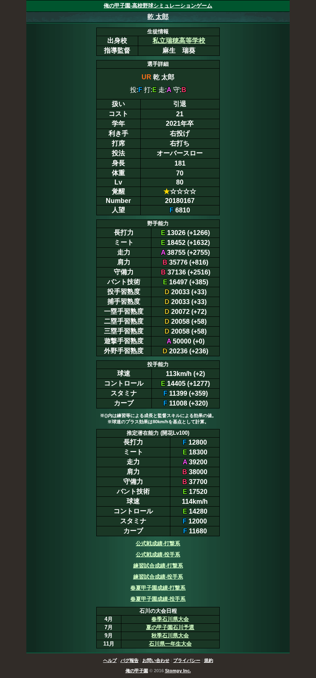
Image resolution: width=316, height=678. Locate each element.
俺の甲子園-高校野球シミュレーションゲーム (158, 5)
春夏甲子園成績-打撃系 (158, 588)
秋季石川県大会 (170, 635)
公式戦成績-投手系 (158, 554)
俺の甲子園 (136, 670)
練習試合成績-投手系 (158, 577)
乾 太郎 (158, 16)
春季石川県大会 (170, 619)
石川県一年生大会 (170, 644)
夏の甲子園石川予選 (170, 627)
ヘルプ (110, 660)
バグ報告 (130, 660)
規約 (208, 660)
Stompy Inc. (178, 670)
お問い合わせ (156, 660)
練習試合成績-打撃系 (158, 566)
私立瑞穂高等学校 (179, 40)
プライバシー (186, 660)
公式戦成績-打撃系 (158, 543)
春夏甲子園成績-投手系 (158, 599)
